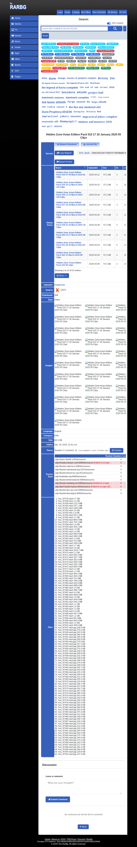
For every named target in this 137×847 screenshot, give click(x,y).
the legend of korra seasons (53, 83)
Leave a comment (54, 776)
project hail (95, 92)
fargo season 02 (78, 102)
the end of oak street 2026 (97, 87)
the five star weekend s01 (85, 107)
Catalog (75, 12)
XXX (16, 71)
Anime (17, 47)
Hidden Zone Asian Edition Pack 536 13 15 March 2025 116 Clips (69, 194)
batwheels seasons (53, 97)
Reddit (89, 839)
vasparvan (60, 285)
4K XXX (122, 12)
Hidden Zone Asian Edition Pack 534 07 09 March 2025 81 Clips (70, 174)
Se (117, 168)
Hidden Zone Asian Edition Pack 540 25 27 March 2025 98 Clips (70, 234)
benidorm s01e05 (74, 92)
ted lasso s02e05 (54, 102)
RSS (63, 839)
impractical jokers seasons (61, 116)
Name (58, 168)
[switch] (109, 23)
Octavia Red (93, 111)
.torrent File (91, 144)
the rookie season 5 (54, 107)
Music (17, 41)
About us (56, 839)
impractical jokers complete (100, 116)
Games (17, 35)
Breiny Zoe (106, 78)
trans (93, 97)
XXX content (117, 23)
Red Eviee (95, 83)
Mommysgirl (68, 121)
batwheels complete (77, 97)
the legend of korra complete (60, 87)
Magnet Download (68, 144)
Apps (16, 53)
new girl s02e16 (52, 126)
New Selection (99, 12)
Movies (17, 24)
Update (117, 450)
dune (44, 78)
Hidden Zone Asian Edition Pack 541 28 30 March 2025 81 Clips (70, 245)
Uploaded (92, 168)
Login (60, 12)
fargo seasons (103, 97)
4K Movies (112, 12)
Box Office (86, 12)
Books (17, 65)
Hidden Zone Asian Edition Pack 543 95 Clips (68, 264)
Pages (17, 76)
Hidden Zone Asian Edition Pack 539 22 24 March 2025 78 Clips (70, 224)
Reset (45, 36)
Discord (81, 839)
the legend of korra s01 (78, 83)
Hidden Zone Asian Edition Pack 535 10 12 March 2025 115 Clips (69, 184)
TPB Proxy (71, 839)
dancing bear (79, 111)
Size (105, 168)
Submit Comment (58, 799)
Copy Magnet (65, 153)
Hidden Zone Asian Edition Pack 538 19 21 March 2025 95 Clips (70, 214)
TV (15, 30)
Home (67, 12)
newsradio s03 (50, 121)
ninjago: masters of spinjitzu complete (77, 78)
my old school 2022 (51, 92)
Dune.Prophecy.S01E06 (57, 111)
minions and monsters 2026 (95, 121)
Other (17, 59)
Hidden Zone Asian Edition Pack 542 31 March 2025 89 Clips (69, 255)
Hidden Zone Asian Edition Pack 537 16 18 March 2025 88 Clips (70, 204)
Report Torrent (65, 162)
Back (84, 827)
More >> (63, 275)
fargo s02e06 (99, 102)
